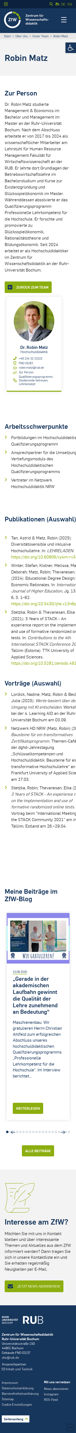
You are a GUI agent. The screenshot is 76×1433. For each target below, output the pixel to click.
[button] (70, 47)
